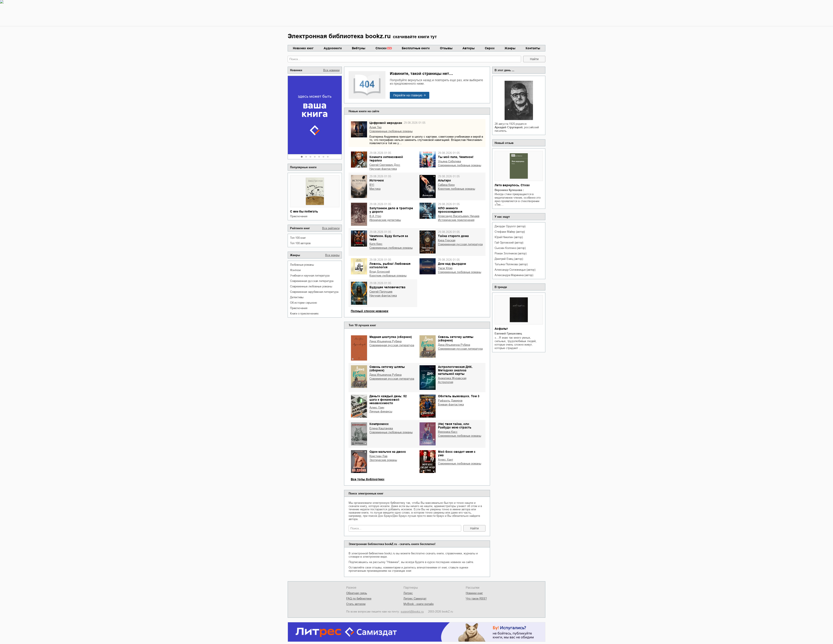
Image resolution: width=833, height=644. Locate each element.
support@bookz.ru (412, 611)
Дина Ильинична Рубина (385, 341)
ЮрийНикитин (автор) (509, 237)
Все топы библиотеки (367, 479)
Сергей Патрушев (380, 291)
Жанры (510, 48)
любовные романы (302, 264)
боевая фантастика (451, 404)
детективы (296, 297)
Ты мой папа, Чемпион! (456, 157)
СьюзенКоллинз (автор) (510, 248)
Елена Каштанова (381, 428)
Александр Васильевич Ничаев (458, 216)
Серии (490, 48)
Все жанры (332, 255)
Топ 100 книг (298, 237)
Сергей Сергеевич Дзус (384, 164)
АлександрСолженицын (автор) (515, 269)
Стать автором (356, 604)
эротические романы (383, 460)
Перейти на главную (407, 95)
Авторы (468, 48)
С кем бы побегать (304, 211)
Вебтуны (358, 48)
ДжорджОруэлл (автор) (510, 226)
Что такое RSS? (476, 598)
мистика (374, 188)
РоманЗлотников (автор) (510, 253)
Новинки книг (303, 48)
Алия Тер (375, 127)
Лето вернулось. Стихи (512, 185)
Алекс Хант (445, 459)
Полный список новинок (369, 311)
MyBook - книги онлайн (418, 604)
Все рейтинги (330, 228)
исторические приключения (456, 220)
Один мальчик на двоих (387, 451)
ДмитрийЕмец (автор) (509, 258)
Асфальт (501, 328)
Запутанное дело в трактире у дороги (391, 209)
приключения (298, 216)
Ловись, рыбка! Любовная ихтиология (389, 265)
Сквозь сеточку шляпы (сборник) (455, 338)
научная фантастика (383, 168)
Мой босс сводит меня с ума (457, 453)
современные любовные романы (311, 286)
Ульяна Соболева (449, 161)
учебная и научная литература (309, 275)
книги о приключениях (304, 313)
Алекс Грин (376, 407)
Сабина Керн (446, 184)
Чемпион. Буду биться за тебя (388, 237)
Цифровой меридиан (385, 123)
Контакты (533, 48)
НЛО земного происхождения (450, 209)
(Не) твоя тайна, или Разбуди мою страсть (454, 425)
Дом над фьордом (452, 263)
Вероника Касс (447, 431)
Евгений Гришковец (508, 333)
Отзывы (446, 48)
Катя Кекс (375, 243)
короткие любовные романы (456, 188)
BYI (371, 184)
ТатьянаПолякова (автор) (511, 264)
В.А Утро (375, 216)
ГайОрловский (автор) (509, 242)
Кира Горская (446, 240)
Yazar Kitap (445, 268)
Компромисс (379, 424)
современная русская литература (311, 281)
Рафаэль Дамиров (450, 400)
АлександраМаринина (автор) (514, 275)
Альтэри (444, 180)
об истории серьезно (303, 302)
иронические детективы (385, 220)
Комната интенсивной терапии (386, 158)
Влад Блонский (379, 271)
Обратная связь (356, 593)
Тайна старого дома (453, 236)
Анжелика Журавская (452, 378)
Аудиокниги (333, 48)
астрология (445, 382)
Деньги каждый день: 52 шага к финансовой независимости (388, 399)
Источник (376, 180)
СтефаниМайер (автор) (510, 231)
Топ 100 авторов (300, 243)
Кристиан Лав (378, 456)
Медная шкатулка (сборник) (390, 337)
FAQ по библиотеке (358, 598)
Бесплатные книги (416, 48)
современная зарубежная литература (314, 291)
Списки (381, 48)
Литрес (408, 593)
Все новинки (331, 70)
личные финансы (380, 411)
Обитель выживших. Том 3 (458, 396)
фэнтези (295, 270)
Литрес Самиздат (414, 598)
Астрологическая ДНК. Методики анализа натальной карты (455, 370)
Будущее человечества (387, 287)
